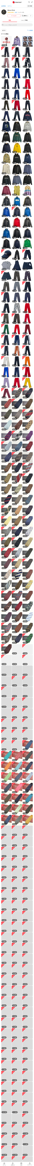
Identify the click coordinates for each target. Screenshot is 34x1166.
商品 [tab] (10, 20)
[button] (29, 2)
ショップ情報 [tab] (24, 20)
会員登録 (3, 6)
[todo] (32, 2)
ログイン (10, 6)
